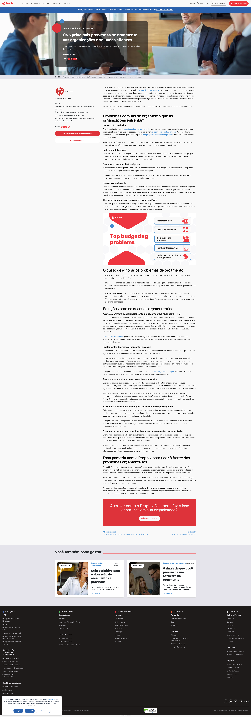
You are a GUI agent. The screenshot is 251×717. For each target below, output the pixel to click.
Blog (59, 77)
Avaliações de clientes (178, 644)
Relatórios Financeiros (10, 687)
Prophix (70, 91)
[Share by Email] (76, 59)
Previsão (5, 624)
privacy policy (50, 699)
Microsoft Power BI (65, 638)
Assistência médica (121, 625)
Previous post (126, 533)
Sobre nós (230, 619)
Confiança (230, 632)
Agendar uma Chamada (235, 651)
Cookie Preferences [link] (125, 716)
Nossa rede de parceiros (235, 638)
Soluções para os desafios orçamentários (69, 115)
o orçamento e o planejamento (164, 132)
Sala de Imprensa (233, 635)
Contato (230, 641)
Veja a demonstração (149, 518)
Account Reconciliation (10, 671)
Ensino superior (120, 622)
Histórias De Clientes (178, 647)
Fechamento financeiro (10, 658)
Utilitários (118, 641)
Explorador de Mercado (235, 655)
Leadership (231, 628)
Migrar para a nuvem (234, 664)
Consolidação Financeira (11, 665)
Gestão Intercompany (10, 662)
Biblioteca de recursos (178, 619)
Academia (174, 625)
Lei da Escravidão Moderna (81, 710)
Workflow (62, 619)
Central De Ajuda (233, 668)
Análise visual (7, 690)
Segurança (62, 625)
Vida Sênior (119, 628)
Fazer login (204, 3)
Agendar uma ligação (238, 3)
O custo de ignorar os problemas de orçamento (71, 112)
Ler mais (94, 593)
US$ (141, 90)
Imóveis (117, 635)
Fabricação (119, 632)
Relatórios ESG (7, 693)
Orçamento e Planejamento (12, 633)
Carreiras (230, 622)
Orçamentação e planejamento (74, 77)
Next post (183, 533)
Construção (119, 619)
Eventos (230, 625)
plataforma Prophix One (114, 337)
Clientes (173, 635)
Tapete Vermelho (233, 674)
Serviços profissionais (122, 638)
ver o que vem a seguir (164, 9)
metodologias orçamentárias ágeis (161, 372)
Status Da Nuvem (233, 671)
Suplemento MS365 (65, 642)
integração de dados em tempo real (157, 135)
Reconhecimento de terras (64, 710)
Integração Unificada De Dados (69, 622)
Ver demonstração (218, 3)
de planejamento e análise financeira (136, 129)
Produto (229, 677)
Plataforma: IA (63, 628)
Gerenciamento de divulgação (13, 668)
